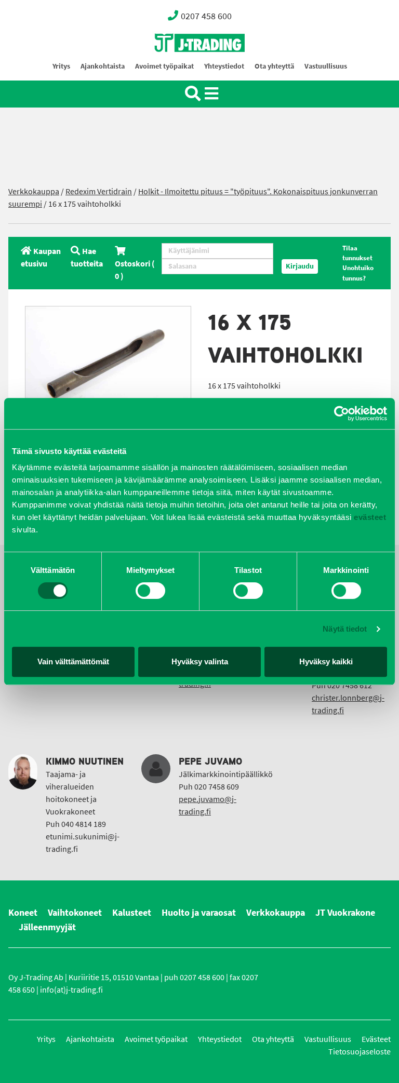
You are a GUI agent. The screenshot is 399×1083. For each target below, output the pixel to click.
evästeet (369, 517)
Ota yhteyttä (274, 66)
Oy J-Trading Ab (180, 65)
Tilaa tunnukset (357, 253)
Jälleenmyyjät (47, 927)
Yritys (61, 66)
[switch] (150, 590)
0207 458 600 (206, 16)
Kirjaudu (300, 266)
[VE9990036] (108, 361)
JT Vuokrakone (345, 912)
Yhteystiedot (224, 66)
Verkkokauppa (33, 191)
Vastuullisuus (325, 66)
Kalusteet (131, 912)
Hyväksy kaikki (326, 661)
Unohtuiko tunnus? (358, 272)
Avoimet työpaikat (164, 66)
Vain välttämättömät (73, 661)
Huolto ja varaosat (199, 912)
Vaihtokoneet (75, 912)
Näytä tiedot (345, 628)
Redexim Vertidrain (98, 191)
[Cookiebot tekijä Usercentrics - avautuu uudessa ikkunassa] (341, 413)
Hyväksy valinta (199, 661)
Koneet (22, 912)
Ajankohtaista (103, 66)
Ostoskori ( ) (135, 270)
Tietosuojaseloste (359, 1051)
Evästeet (376, 1039)
